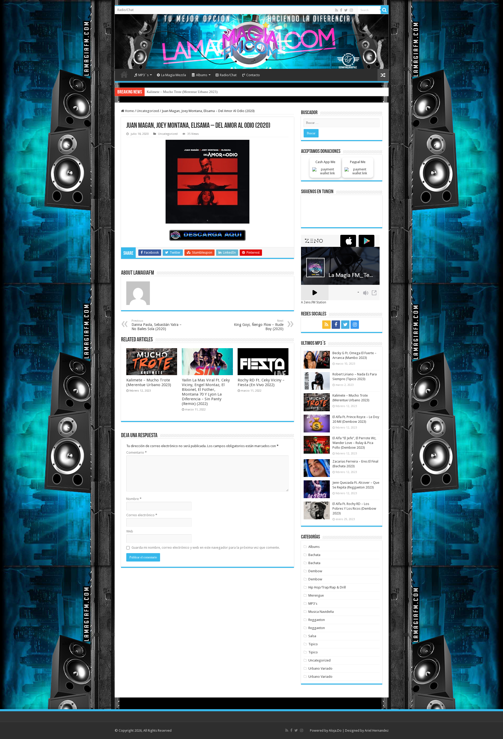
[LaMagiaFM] (252, 41)
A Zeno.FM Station (313, 302)
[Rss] (336, 10)
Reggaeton (316, 620)
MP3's (312, 603)
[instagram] (351, 10)
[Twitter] (346, 10)
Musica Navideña (321, 612)
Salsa (312, 636)
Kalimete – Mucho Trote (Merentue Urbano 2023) (148, 382)
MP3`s (143, 75)
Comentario (136, 452)
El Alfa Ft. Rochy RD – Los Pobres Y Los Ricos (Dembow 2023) (354, 508)
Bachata (314, 555)
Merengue (316, 595)
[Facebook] (341, 10)
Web (129, 531)
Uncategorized (148, 111)
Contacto (253, 75)
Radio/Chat (125, 10)
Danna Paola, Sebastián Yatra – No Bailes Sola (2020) (157, 325)
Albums (201, 75)
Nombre (133, 499)
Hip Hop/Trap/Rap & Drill (327, 587)
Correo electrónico (141, 515)
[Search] (385, 10)
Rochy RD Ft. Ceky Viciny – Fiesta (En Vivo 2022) (261, 382)
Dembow (315, 571)
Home (124, 74)
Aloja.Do (335, 730)
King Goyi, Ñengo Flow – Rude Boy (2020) (258, 325)
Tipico (313, 644)
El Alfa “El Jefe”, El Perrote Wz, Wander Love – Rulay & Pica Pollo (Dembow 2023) (354, 442)
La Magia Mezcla (173, 75)
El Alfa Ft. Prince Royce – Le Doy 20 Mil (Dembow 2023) (187, 92)
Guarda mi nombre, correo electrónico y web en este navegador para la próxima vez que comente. (206, 547)
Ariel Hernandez (377, 730)
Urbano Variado (320, 668)
